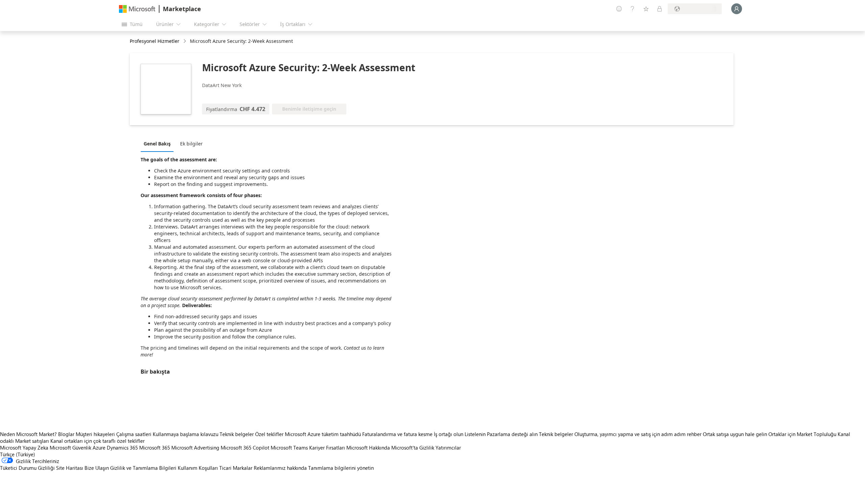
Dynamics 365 (122, 447)
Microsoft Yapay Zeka (24, 447)
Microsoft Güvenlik (70, 447)
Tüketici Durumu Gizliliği (27, 467)
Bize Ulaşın (96, 467)
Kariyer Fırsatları (327, 447)
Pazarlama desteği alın (512, 434)
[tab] (159, 143)
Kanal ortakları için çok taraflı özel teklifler (97, 440)
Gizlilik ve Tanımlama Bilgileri (143, 467)
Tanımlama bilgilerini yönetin (341, 467)
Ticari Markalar (235, 467)
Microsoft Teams (289, 447)
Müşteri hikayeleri (95, 434)
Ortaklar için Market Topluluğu (802, 434)
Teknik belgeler (237, 434)
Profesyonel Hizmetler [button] (154, 41)
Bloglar (66, 434)
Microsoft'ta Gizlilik (412, 447)
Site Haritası (69, 467)
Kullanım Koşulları (198, 467)
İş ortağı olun (448, 434)
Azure (99, 447)
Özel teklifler (269, 434)
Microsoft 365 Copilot (245, 447)
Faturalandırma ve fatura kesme (397, 434)
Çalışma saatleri (133, 434)
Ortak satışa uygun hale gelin (735, 434)
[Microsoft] (137, 9)
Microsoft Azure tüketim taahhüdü (323, 434)
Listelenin (475, 434)
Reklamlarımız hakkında (280, 467)
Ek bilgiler (191, 143)
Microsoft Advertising (195, 447)
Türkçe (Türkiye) (17, 454)
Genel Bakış (157, 143)
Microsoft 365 (154, 447)
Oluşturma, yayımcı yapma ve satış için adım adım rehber (637, 434)
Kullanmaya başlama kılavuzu (185, 434)
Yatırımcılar (448, 447)
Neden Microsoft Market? (28, 434)
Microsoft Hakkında (368, 447)
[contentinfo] (185, 41)
